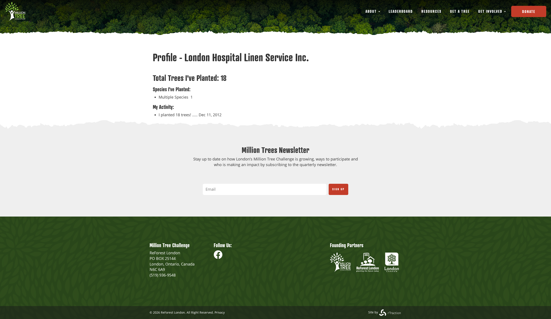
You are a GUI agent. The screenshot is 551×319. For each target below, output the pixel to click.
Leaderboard (401, 11)
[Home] (16, 11)
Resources (431, 11)
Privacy (220, 312)
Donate (528, 11)
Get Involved (491, 11)
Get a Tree (460, 11)
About (371, 11)
